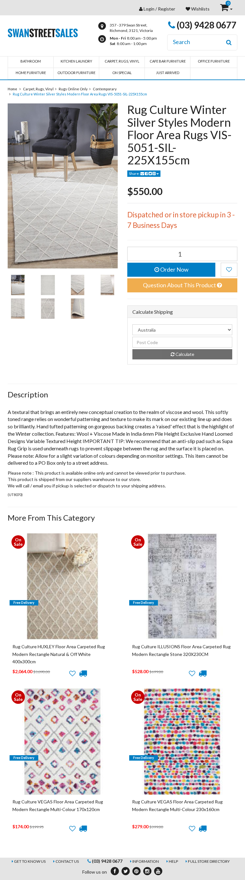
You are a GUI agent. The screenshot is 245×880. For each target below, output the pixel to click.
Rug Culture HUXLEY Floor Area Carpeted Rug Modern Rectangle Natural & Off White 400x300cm (58, 654)
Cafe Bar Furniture (168, 61)
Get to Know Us (30, 861)
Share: (134, 173)
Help (173, 861)
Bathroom (30, 61)
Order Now (174, 269)
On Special (122, 73)
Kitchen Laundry (76, 61)
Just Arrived (167, 73)
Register (166, 8)
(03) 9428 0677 (205, 24)
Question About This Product (180, 285)
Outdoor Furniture (76, 73)
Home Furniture (31, 73)
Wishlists (200, 8)
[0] (224, 8)
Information (145, 861)
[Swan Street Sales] (43, 32)
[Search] (228, 42)
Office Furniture (214, 61)
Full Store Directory (209, 861)
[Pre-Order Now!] (83, 673)
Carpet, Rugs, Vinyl (122, 61)
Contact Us (67, 861)
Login (149, 8)
